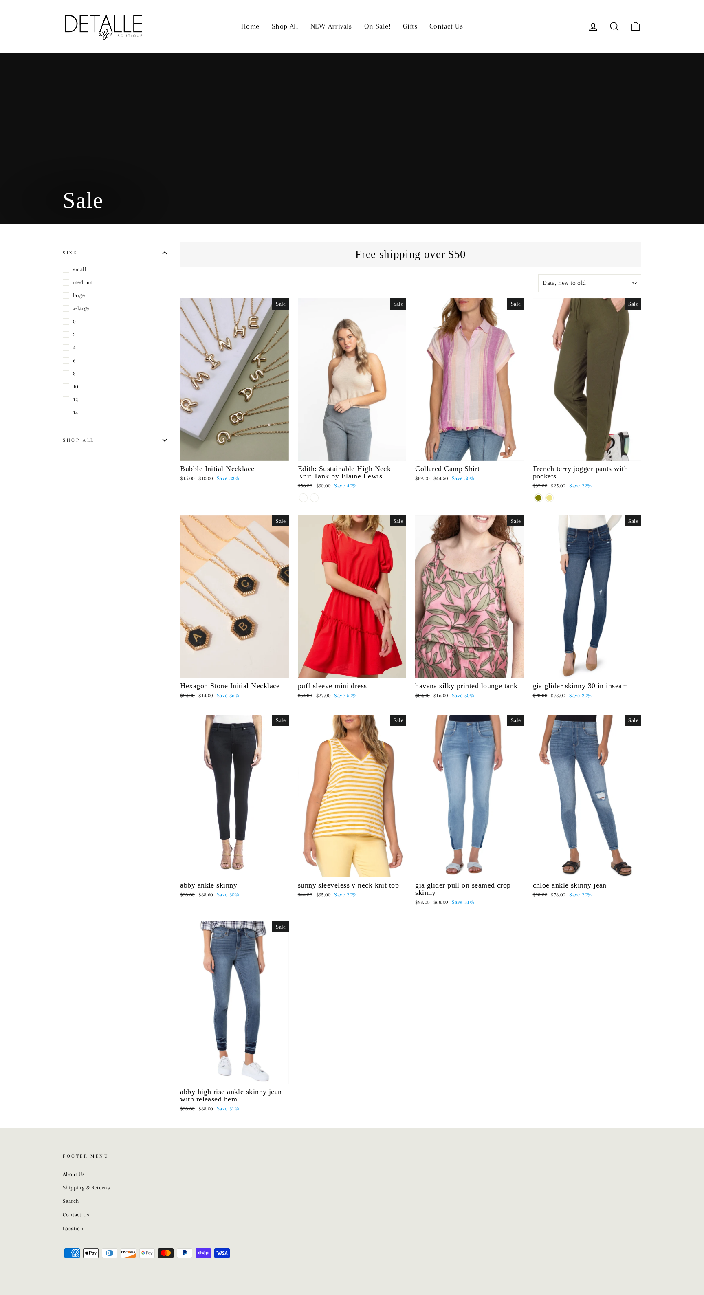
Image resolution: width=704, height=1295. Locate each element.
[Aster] (314, 498)
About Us (74, 1174)
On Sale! (377, 26)
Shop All (285, 26)
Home (250, 26)
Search (71, 1201)
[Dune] (303, 498)
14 (75, 413)
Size (70, 252)
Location (73, 1228)
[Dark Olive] (538, 498)
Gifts (410, 26)
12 (75, 399)
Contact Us (446, 26)
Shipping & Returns (86, 1188)
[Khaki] (549, 498)
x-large (81, 308)
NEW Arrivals (331, 26)
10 (75, 386)
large (79, 295)
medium (82, 282)
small (79, 269)
